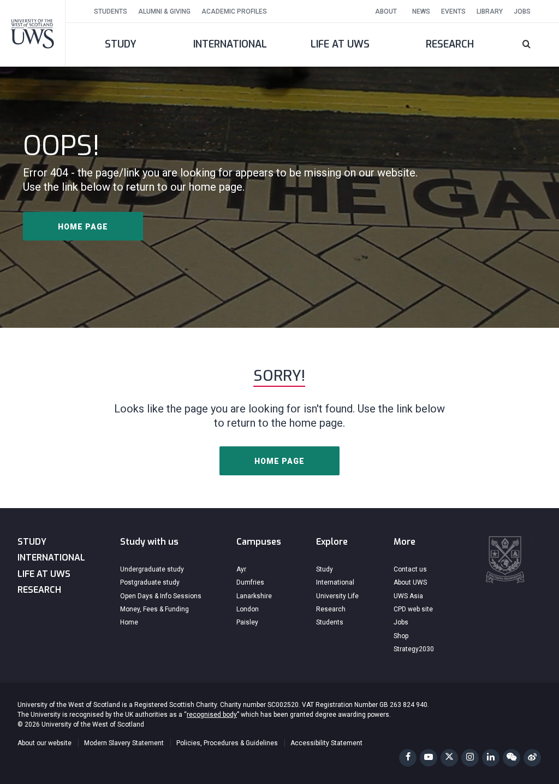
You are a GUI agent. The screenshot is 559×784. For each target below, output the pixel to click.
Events (453, 11)
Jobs (522, 11)
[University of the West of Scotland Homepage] (33, 33)
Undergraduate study (152, 569)
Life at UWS (340, 44)
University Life (337, 596)
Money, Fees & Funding (154, 609)
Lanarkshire (254, 596)
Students (110, 11)
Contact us (410, 569)
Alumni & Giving (164, 11)
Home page (83, 226)
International (230, 44)
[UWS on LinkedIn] (490, 758)
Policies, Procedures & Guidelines (227, 743)
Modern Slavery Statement (124, 743)
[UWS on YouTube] (428, 758)
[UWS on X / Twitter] (449, 758)
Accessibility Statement (326, 743)
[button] (532, 45)
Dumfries (250, 582)
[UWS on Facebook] (408, 758)
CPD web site (413, 609)
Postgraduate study (150, 582)
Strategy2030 (414, 649)
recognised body (212, 714)
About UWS (410, 582)
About (386, 11)
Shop (401, 636)
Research (450, 44)
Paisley (247, 622)
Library (490, 11)
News (421, 11)
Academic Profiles (234, 11)
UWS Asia (408, 596)
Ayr (241, 569)
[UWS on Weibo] (532, 758)
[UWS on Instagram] (470, 758)
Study (120, 44)
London (247, 609)
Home (129, 622)
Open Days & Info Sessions (160, 596)
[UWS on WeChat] (511, 758)
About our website (44, 743)
